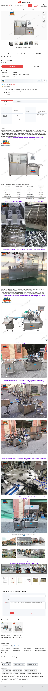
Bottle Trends (12, 679)
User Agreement (31, 686)
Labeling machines (16, 650)
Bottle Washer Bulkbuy (22, 679)
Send (12, 613)
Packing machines (27, 650)
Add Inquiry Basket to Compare (24, 47)
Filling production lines (5, 648)
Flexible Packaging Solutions (19, 664)
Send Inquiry (12, 66)
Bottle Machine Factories (7, 673)
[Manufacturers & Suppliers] (24, 2)
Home (2, 9)
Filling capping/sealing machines (41, 648)
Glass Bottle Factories (17, 670)
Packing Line (23, 9)
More (2, 681)
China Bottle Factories (6, 670)
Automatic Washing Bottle (19, 673)
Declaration (37, 686)
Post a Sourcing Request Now (37, 613)
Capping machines (27, 648)
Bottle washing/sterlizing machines (7, 652)
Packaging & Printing (8, 9)
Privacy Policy (42, 686)
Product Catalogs (18, 645)
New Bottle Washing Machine (37, 676)
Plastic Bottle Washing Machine (8, 676)
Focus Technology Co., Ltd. (15, 686)
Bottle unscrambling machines (41, 650)
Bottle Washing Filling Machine (23, 676)
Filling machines (16, 648)
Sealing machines (4, 650)
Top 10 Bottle (4, 679)
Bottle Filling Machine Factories (31, 670)
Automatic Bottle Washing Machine (34, 673)
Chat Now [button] (36, 66)
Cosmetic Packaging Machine (32, 9)
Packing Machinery (16, 9)
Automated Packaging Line (32, 664)
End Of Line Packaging (6, 664)
